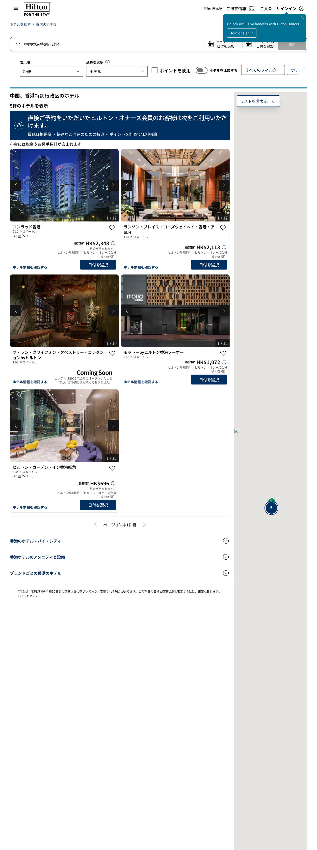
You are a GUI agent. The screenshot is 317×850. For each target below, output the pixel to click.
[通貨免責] (107, 62)
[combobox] (106, 44)
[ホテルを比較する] (202, 70)
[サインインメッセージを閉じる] (302, 17)
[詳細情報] (113, 243)
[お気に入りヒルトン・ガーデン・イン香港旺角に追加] (112, 468)
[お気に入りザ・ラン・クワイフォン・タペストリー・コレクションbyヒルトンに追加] (112, 353)
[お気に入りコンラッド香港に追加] (112, 228)
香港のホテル (46, 24)
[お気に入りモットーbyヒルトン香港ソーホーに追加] (223, 353)
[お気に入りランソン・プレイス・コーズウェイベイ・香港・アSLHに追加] (223, 228)
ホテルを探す (20, 24)
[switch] (201, 70)
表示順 (25, 62)
